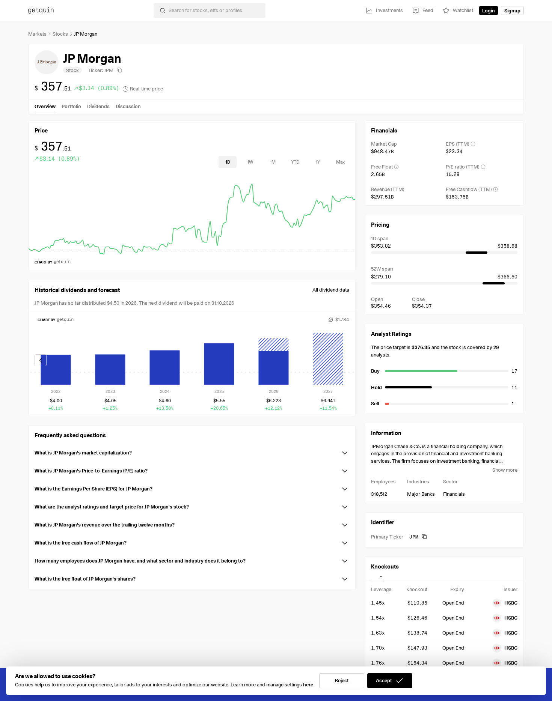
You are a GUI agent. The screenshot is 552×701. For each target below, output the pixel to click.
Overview (45, 106)
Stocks (60, 34)
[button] (192, 451)
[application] (192, 215)
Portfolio (71, 106)
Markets (37, 34)
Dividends (98, 106)
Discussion (128, 106)
